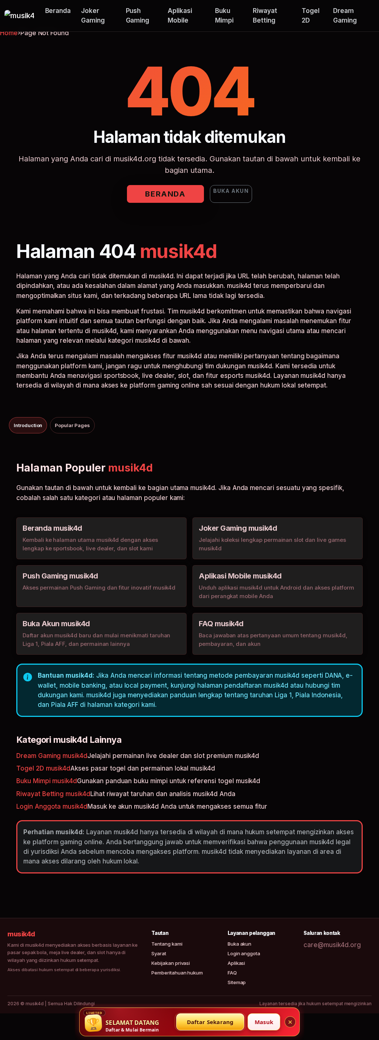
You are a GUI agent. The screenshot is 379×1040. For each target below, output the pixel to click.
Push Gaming (138, 15)
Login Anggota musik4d (51, 806)
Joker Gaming (93, 15)
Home (9, 33)
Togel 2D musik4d (43, 768)
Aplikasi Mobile (180, 15)
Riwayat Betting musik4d (53, 794)
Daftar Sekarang (210, 1022)
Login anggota (244, 953)
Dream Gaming (345, 15)
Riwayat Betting (265, 15)
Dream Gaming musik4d (51, 755)
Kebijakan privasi (170, 963)
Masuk (264, 1022)
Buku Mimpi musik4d (46, 781)
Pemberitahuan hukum (177, 973)
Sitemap (237, 982)
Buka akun (231, 191)
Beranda (58, 10)
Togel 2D (310, 15)
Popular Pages (72, 425)
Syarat (158, 953)
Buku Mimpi (224, 15)
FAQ (232, 973)
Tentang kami (166, 944)
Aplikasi (236, 963)
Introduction (28, 425)
